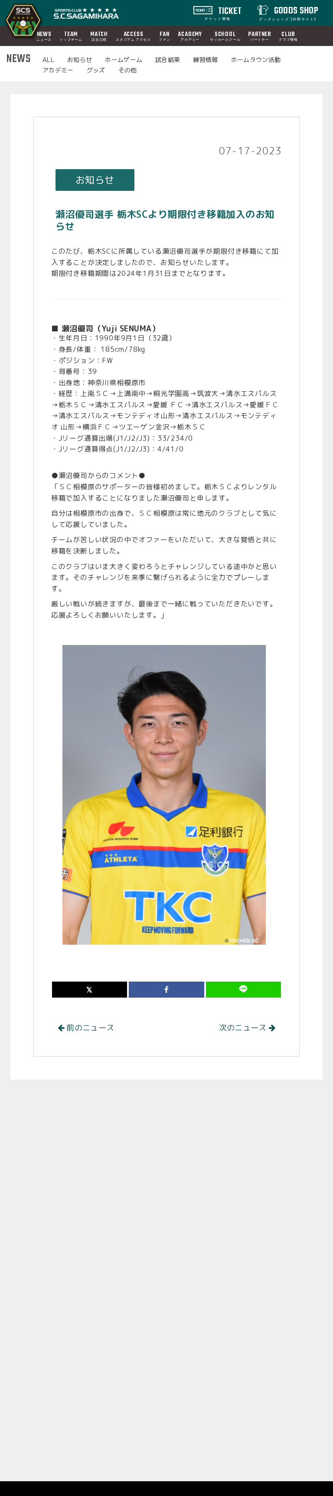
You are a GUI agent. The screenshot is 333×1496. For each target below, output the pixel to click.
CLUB (288, 36)
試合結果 (167, 60)
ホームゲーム (123, 60)
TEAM (70, 36)
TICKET (223, 12)
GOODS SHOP (288, 12)
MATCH (99, 36)
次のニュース (244, 1027)
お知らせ (79, 60)
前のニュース (89, 1027)
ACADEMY (190, 36)
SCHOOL (225, 36)
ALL (48, 60)
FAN (164, 36)
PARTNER (259, 36)
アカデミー (58, 70)
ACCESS (133, 36)
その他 (127, 70)
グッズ (96, 70)
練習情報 (205, 60)
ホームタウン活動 (256, 60)
